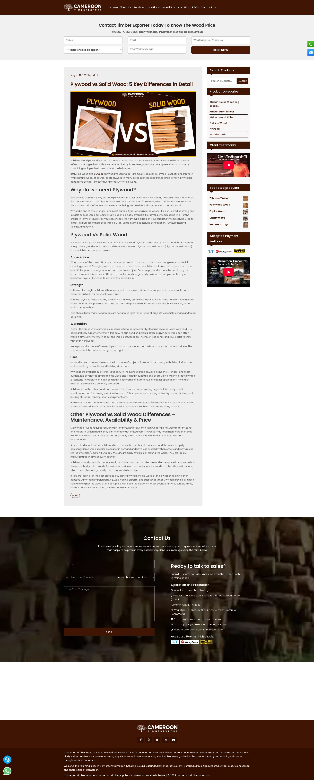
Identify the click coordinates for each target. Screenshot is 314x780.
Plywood (214, 128)
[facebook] (140, 740)
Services (139, 7)
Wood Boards (217, 134)
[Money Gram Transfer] (224, 251)
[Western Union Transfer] (240, 251)
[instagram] (165, 740)
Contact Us (208, 7)
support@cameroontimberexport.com (203, 624)
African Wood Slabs (221, 117)
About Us (126, 7)
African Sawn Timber (221, 111)
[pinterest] (173, 740)
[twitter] (157, 740)
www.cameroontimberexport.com (204, 629)
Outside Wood (218, 123)
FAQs (195, 7)
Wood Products (172, 7)
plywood (99, 174)
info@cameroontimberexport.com (201, 619)
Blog (187, 7)
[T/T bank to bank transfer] (211, 251)
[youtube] (149, 740)
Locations (153, 7)
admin (95, 75)
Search (243, 81)
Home (114, 7)
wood (75, 495)
